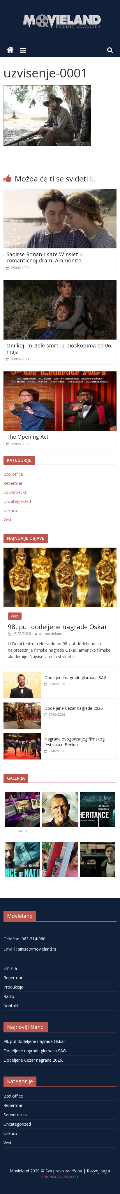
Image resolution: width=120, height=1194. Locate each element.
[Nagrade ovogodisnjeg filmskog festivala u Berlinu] (22, 736)
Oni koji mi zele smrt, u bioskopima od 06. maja (59, 348)
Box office (13, 474)
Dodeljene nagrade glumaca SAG (75, 677)
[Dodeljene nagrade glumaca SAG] (22, 675)
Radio (8, 996)
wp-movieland (50, 633)
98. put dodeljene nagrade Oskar (57, 626)
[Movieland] (10, 50)
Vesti (8, 519)
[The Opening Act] (59, 375)
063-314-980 (32, 939)
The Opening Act (27, 436)
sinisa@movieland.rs (37, 949)
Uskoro (10, 510)
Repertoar (12, 483)
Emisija (10, 968)
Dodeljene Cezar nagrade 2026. (74, 708)
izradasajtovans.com (60, 1176)
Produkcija (13, 987)
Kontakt (10, 1005)
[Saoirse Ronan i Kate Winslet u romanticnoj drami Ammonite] (59, 192)
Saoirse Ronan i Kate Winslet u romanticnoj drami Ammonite (44, 257)
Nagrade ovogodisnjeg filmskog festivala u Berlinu (74, 741)
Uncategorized (17, 501)
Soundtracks (15, 492)
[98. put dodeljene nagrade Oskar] (59, 550)
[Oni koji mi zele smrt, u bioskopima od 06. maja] (59, 283)
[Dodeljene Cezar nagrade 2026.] (22, 705)
